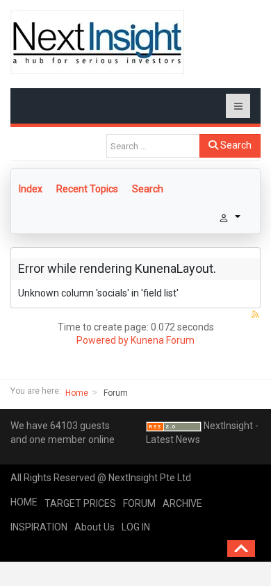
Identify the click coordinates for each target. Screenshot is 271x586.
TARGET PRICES (80, 503)
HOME (24, 502)
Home (76, 393)
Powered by (102, 340)
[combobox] (153, 146)
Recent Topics (87, 188)
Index (30, 188)
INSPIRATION (38, 527)
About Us (94, 527)
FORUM (139, 503)
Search (235, 145)
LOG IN (136, 527)
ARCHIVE (182, 503)
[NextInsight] (97, 42)
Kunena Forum (163, 340)
